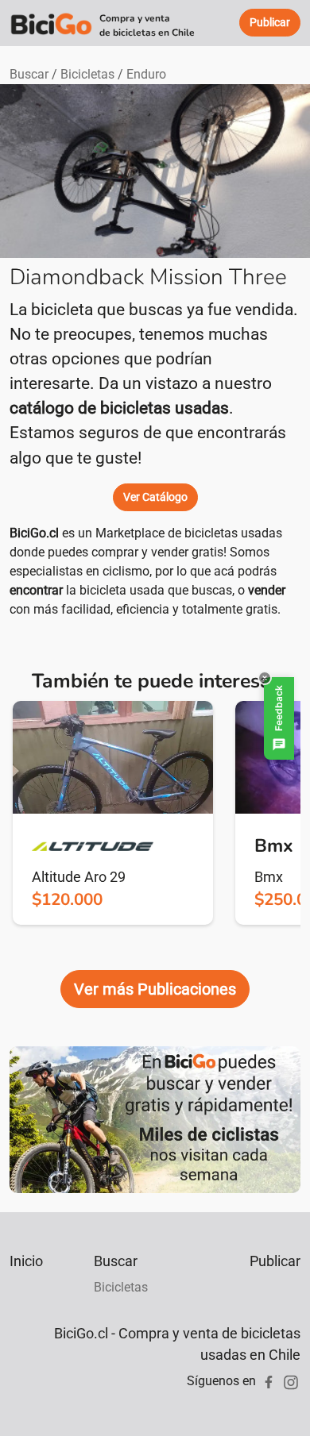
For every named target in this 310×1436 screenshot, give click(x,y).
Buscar (29, 74)
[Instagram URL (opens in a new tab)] (290, 1380)
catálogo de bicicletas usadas (119, 408)
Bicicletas (87, 74)
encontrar (36, 590)
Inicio (26, 1261)
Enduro (146, 74)
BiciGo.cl (34, 533)
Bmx (268, 876)
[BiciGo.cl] (51, 23)
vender (266, 590)
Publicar (275, 1261)
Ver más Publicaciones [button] (155, 989)
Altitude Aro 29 (79, 876)
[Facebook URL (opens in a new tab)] (268, 1380)
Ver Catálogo (155, 497)
